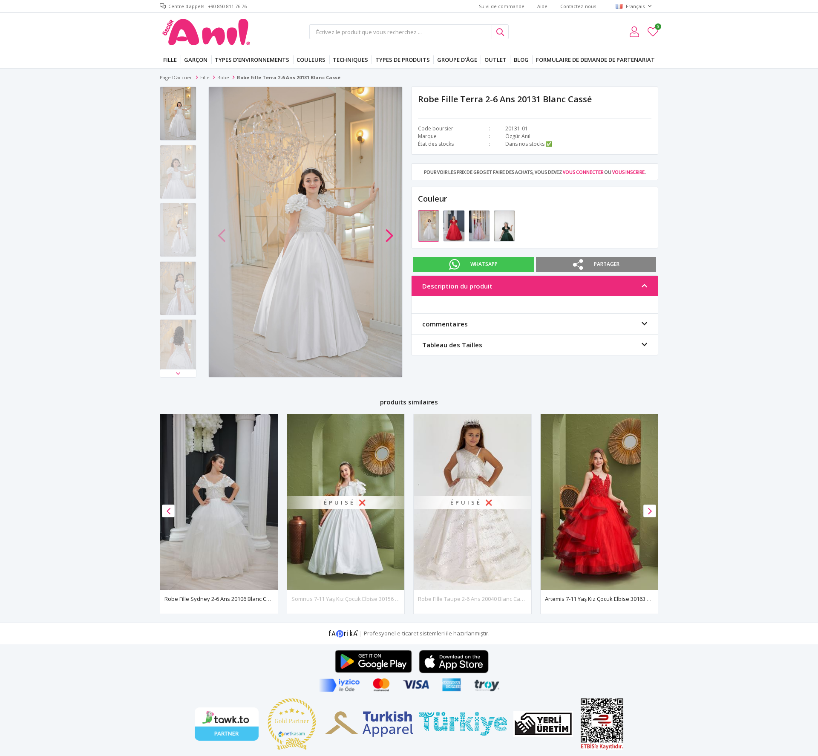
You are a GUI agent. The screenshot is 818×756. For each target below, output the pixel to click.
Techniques (350, 59)
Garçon (195, 59)
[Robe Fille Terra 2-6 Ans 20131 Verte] (504, 225)
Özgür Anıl (517, 136)
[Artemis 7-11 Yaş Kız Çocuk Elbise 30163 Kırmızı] (599, 502)
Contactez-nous (578, 6)
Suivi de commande (501, 6)
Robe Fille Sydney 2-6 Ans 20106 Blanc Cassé (221, 599)
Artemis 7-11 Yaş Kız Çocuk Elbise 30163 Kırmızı (604, 599)
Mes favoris (657, 27)
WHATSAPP (484, 264)
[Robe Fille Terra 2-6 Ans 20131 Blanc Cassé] (429, 225)
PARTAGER (606, 264)
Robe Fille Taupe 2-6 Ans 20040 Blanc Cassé (474, 599)
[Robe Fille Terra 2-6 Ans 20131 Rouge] (454, 225)
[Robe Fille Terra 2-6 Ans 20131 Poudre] (480, 225)
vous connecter (583, 172)
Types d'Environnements (252, 59)
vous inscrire (628, 172)
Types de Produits (402, 59)
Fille (170, 59)
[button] (178, 373)
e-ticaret (407, 633)
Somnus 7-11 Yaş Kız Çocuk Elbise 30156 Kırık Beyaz (357, 599)
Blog (521, 59)
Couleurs (311, 59)
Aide (542, 6)
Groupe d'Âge (457, 59)
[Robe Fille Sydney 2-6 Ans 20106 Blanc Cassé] (219, 502)
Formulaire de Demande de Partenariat (595, 59)
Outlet (495, 59)
